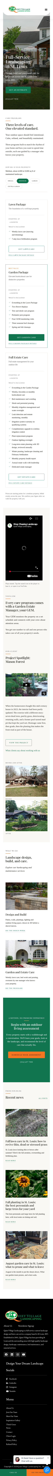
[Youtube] (23, 1354)
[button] (46, 9)
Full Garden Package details (22, 343)
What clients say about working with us (23, 750)
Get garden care (26, 337)
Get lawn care (26, 249)
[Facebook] (6, 1354)
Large (35, 181)
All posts (43, 1098)
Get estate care (26, 477)
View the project (18, 743)
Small (10, 181)
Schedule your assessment (26, 1055)
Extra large (14, 186)
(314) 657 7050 (12, 99)
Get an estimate (18, 90)
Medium (22, 181)
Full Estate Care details (20, 483)
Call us (13, 1472)
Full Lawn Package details (21, 255)
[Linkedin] (11, 1354)
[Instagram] (17, 1354)
